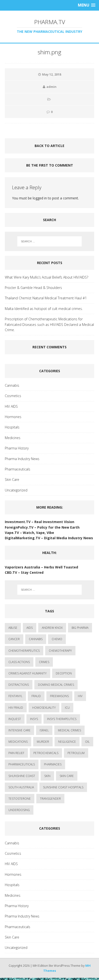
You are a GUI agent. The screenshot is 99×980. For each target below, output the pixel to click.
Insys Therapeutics (61, 719)
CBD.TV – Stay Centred (24, 572)
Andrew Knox (52, 628)
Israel (44, 730)
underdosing (19, 810)
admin (51, 86)
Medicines (12, 437)
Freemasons (59, 696)
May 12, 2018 (51, 74)
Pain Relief (16, 753)
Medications (18, 742)
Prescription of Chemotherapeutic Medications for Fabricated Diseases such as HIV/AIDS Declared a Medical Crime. (49, 324)
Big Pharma (80, 628)
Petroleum (76, 753)
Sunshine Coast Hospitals (63, 787)
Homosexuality (44, 708)
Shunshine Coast (21, 776)
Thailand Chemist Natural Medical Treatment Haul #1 (46, 298)
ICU (67, 708)
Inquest (14, 719)
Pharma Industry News (22, 458)
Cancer (14, 639)
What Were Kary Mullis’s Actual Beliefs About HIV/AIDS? (46, 277)
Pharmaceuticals (17, 469)
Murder (43, 742)
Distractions (18, 685)
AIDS (29, 628)
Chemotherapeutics (24, 651)
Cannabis (12, 385)
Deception (64, 673)
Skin (47, 776)
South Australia (21, 787)
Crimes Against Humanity (27, 673)
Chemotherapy (60, 651)
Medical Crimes (69, 730)
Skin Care (12, 479)
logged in (40, 198)
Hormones (13, 416)
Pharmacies (53, 764)
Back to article (49, 145)
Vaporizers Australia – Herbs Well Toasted (41, 567)
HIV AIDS (11, 406)
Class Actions (19, 662)
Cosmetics (13, 395)
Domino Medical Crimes (56, 685)
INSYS (34, 719)
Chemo (57, 639)
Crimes (44, 662)
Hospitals (12, 427)
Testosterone (19, 799)
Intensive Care (19, 730)
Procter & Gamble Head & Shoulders (33, 287)
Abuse (12, 628)
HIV (80, 696)
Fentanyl (15, 696)
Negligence (67, 742)
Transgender (50, 799)
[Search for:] (49, 241)
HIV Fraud (15, 708)
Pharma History (17, 448)
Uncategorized (16, 490)
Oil (87, 742)
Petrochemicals (45, 753)
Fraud (36, 696)
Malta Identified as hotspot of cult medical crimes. (44, 308)
